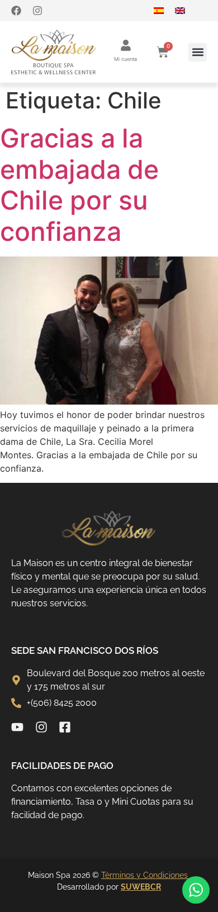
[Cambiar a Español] (164, 10)
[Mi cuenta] (125, 45)
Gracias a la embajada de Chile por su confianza (79, 184)
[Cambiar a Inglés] (185, 10)
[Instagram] (37, 11)
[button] (197, 52)
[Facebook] (16, 11)
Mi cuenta (125, 59)
